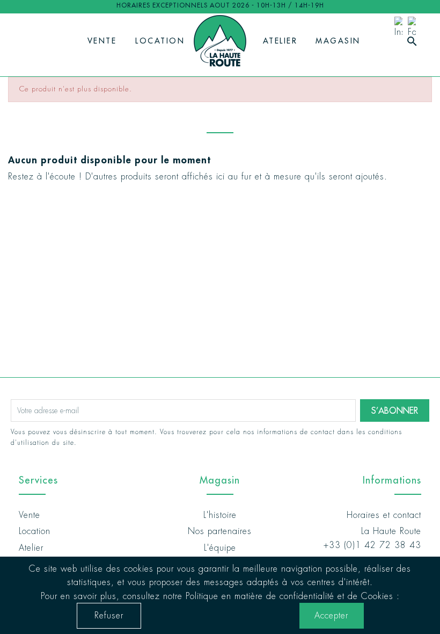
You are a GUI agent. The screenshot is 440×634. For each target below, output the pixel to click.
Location (160, 41)
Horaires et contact (384, 515)
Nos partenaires (220, 531)
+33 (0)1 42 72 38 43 (372, 545)
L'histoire (220, 515)
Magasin (338, 41)
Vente (102, 41)
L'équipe (220, 547)
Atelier (280, 41)
